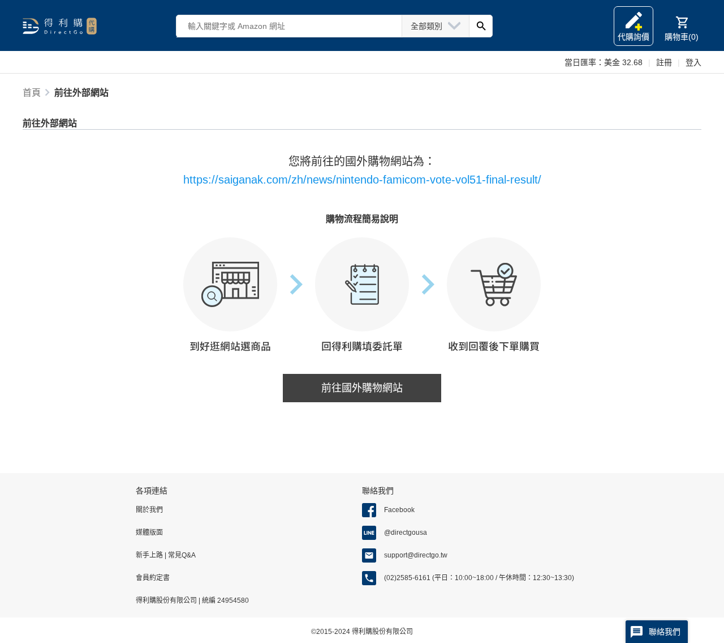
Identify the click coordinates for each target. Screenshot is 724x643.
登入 (693, 62)
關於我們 (149, 510)
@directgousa (405, 532)
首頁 (32, 92)
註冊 (664, 62)
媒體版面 (149, 532)
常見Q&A (181, 555)
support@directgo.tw (415, 555)
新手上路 (150, 555)
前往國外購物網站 (362, 388)
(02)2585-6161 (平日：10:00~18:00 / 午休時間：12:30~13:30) (479, 578)
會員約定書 (153, 578)
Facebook (399, 510)
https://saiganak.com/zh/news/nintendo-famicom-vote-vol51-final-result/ (362, 179)
